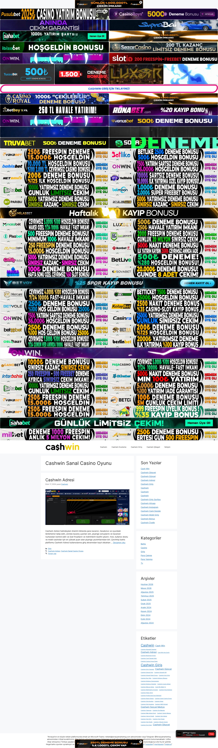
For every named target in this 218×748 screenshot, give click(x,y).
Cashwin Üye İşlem (146, 725)
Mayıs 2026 (146, 588)
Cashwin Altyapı (148, 503)
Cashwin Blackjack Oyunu (148, 655)
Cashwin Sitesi (159, 701)
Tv (142, 563)
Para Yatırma (146, 559)
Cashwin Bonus (148, 519)
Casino (144, 548)
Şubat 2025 (146, 600)
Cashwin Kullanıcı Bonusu (159, 678)
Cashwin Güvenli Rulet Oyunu (149, 675)
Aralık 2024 (146, 607)
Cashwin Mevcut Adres (147, 687)
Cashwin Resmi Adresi (147, 698)
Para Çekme (146, 555)
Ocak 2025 (146, 604)
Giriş (49, 549)
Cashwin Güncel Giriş (147, 672)
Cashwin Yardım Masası (164, 713)
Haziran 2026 (147, 584)
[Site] (54, 154)
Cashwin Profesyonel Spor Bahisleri (151, 695)
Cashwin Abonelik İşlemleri (148, 649)
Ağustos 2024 (147, 623)
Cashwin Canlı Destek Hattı (149, 658)
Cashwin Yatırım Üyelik (147, 716)
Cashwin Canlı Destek (151, 511)
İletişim (167, 447)
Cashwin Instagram (149, 507)
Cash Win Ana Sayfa (163, 652)
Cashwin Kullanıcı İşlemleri (148, 684)
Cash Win (145, 469)
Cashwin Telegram (146, 710)
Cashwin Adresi (59, 479)
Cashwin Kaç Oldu (146, 678)
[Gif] (109, 213)
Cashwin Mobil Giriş (150, 515)
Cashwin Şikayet (153, 447)
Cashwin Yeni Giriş (146, 719)
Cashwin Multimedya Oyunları (149, 690)
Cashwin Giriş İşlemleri (147, 669)
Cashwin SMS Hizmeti (161, 704)
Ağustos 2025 (147, 592)
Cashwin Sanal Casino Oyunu (72, 551)
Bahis (143, 544)
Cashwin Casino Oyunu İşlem (149, 661)
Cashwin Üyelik (148, 523)
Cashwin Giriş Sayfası (151, 499)
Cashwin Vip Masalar (159, 710)
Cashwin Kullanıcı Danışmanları (150, 681)
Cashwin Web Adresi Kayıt (148, 713)
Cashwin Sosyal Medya (153, 707)
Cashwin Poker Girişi (147, 693)
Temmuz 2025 (147, 596)
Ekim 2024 (145, 615)
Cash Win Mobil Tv (160, 687)
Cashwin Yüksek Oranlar (161, 722)
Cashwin (103, 447)
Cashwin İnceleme (119, 447)
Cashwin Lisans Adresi (164, 684)
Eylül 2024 (145, 619)
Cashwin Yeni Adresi (161, 716)
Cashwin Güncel (148, 476)
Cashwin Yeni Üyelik (146, 722)
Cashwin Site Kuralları (147, 701)
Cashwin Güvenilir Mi (160, 672)
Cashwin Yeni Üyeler (159, 719)
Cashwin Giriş (136, 447)
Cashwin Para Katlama (165, 690)
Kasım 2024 (146, 611)
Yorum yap (52, 553)
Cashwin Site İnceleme (147, 704)
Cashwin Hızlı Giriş (164, 675)
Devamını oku (119, 542)
